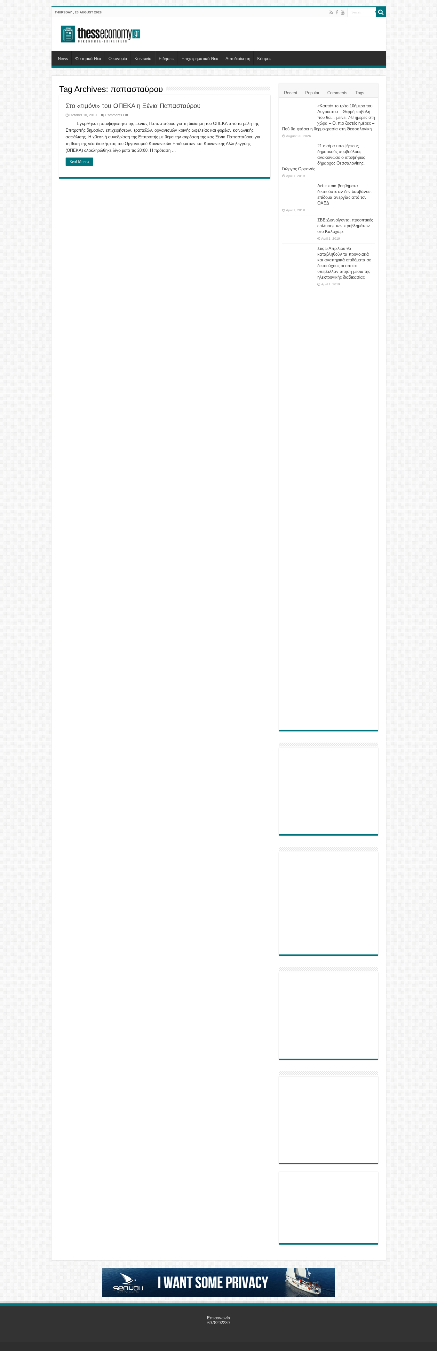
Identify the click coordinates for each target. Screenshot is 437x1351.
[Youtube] (342, 12)
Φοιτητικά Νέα (88, 58)
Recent (290, 92)
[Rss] (331, 12)
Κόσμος (264, 58)
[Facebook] (337, 12)
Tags (359, 92)
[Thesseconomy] (101, 33)
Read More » (79, 161)
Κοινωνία (143, 58)
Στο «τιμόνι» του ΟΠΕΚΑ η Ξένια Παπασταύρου (133, 105)
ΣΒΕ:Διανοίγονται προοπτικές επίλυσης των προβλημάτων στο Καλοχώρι (345, 226)
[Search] (381, 12)
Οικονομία (117, 58)
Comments (337, 92)
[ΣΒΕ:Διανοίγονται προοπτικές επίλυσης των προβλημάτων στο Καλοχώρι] (298, 226)
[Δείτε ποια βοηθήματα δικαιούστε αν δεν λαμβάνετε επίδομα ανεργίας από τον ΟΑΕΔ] (298, 194)
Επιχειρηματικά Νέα (200, 58)
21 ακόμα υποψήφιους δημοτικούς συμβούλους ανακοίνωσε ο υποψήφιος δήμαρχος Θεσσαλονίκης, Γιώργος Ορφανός (323, 157)
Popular (312, 92)
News (63, 58)
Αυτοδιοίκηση (238, 58)
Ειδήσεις (166, 58)
